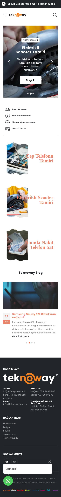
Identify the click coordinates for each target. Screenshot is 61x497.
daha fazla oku (20, 336)
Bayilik (6, 430)
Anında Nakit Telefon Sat (39, 245)
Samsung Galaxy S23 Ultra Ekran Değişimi (34, 315)
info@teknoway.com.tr (15, 404)
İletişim (7, 427)
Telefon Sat (9, 434)
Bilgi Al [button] (30, 80)
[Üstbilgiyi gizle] (16, 15)
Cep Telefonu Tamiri (39, 158)
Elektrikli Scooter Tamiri (35, 200)
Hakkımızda (9, 423)
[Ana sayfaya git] (30, 295)
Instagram (14, 461)
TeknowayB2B (10, 437)
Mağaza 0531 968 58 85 (43, 391)
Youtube (7, 461)
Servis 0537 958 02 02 (42, 394)
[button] (5, 15)
